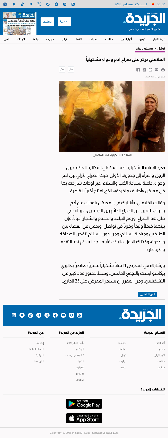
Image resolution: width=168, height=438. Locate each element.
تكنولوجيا (79, 367)
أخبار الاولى (159, 355)
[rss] (73, 4)
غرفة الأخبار (159, 39)
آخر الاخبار (160, 343)
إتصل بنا (40, 343)
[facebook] (48, 4)
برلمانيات (122, 343)
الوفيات (80, 379)
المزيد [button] (6, 39)
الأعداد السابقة (36, 349)
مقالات (109, 39)
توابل (64, 39)
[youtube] (56, 4)
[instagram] (64, 4)
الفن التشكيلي (147, 294)
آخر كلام (21, 39)
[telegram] (30, 4)
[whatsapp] (5, 4)
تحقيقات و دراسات (75, 355)
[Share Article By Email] (156, 69)
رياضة (36, 39)
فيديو (142, 39)
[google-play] (84, 402)
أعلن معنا (39, 361)
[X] (39, 4)
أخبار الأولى (126, 39)
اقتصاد (78, 39)
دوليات (50, 39)
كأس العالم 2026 (75, 343)
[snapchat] (14, 4)
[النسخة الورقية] (19, 21)
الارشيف (47, 21)
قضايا (81, 361)
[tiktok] (22, 4)
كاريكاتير (80, 373)
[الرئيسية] (144, 18)
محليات (93, 39)
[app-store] (84, 416)
